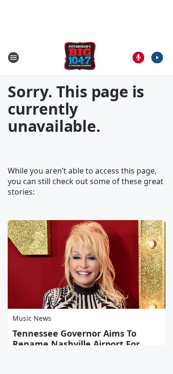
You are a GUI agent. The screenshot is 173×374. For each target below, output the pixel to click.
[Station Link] (80, 57)
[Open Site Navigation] (13, 57)
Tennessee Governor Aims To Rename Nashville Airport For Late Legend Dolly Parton (76, 344)
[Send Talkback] (138, 57)
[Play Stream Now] (157, 57)
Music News (31, 318)
